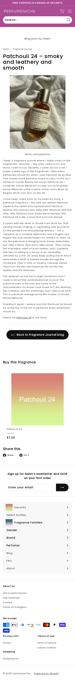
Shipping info (11, 658)
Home (6, 49)
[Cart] (62, 11)
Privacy (7, 642)
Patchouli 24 (24, 317)
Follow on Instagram (15, 607)
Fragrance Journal (22, 49)
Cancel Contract (47, 647)
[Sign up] (62, 487)
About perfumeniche (15, 593)
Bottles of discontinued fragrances (37, 3)
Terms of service (47, 642)
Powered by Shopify (46, 673)
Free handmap (11, 597)
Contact (7, 602)
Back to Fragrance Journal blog (40, 335)
